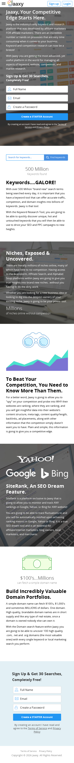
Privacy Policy (42, 127)
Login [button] (67, 4)
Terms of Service (37, 728)
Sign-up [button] (54, 4)
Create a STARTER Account (37, 116)
